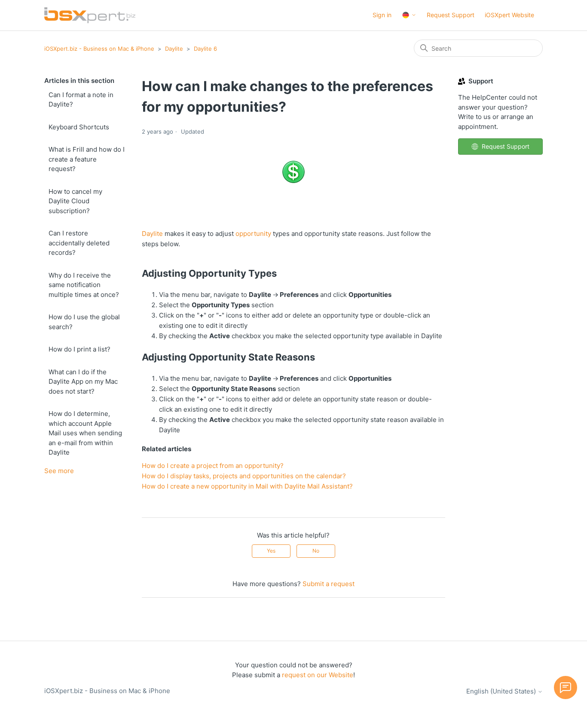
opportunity (253, 233)
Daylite (174, 48)
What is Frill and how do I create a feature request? (87, 159)
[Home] (89, 15)
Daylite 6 (205, 48)
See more (59, 471)
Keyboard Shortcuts (79, 127)
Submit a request (329, 584)
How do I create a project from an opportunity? (213, 465)
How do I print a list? (79, 349)
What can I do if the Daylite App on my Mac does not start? (83, 381)
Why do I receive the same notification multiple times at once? (84, 285)
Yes (271, 550)
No (315, 550)
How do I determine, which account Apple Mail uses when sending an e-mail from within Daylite (85, 433)
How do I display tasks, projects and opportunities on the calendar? (244, 476)
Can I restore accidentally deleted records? (79, 243)
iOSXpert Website (509, 14)
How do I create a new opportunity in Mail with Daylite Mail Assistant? (247, 486)
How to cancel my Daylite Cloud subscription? (75, 201)
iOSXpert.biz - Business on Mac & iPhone (99, 48)
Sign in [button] (382, 14)
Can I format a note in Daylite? (81, 100)
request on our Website (317, 675)
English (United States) (502, 691)
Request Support (450, 14)
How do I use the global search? (84, 322)
